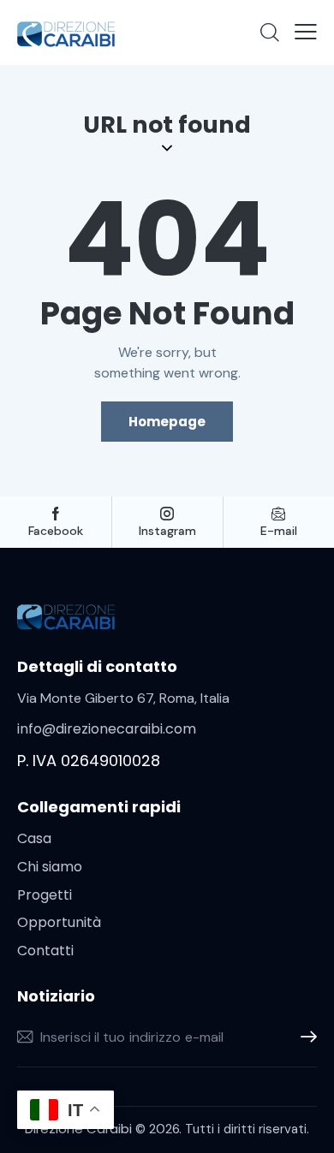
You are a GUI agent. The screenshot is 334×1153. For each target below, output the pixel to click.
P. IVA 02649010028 (88, 760)
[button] (306, 32)
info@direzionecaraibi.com (106, 729)
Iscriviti (304, 1037)
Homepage (167, 422)
